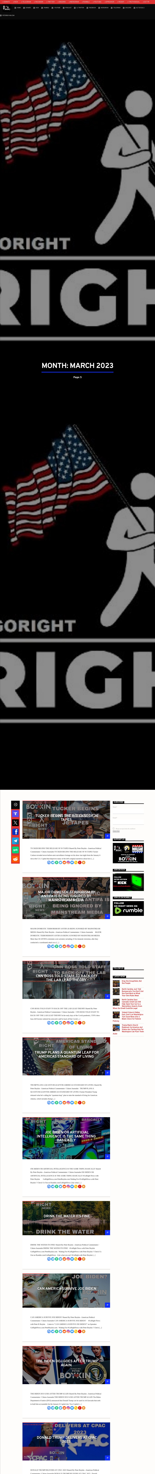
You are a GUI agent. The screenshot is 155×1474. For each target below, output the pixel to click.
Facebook (39, 2)
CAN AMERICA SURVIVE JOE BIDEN (36, 1279)
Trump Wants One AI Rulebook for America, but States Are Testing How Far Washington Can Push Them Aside (128, 1033)
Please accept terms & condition (125, 832)
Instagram (74, 2)
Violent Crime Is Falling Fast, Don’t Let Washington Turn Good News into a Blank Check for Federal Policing (128, 1020)
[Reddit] (64, 866)
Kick (16, 2)
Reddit (121, 2)
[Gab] (56, 866)
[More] (83, 866)
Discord (62, 2)
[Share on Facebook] (15, 835)
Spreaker (110, 2)
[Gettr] (79, 866)
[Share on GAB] (15, 853)
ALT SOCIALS (140, 8)
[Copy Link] (76, 866)
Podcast (68, 8)
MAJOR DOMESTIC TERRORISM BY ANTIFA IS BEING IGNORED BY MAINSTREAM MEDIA (55, 883)
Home (19, 8)
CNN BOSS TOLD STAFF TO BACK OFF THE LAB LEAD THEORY (45, 966)
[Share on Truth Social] (15, 817)
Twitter (51, 2)
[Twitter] (60, 866)
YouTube (97, 2)
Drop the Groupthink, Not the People (132, 986)
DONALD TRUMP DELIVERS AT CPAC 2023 (38, 1428)
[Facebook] (49, 866)
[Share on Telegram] (15, 844)
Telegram (26, 2)
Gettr (146, 2)
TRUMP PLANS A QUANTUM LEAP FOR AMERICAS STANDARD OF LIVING (49, 1043)
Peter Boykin (28, 838)
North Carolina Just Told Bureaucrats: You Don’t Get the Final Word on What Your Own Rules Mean (133, 996)
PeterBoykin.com (8, 15)
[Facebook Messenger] (72, 866)
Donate (7, 2)
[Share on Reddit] (15, 862)
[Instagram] (68, 866)
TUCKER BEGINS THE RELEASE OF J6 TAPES (39, 806)
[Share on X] (15, 826)
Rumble (86, 2)
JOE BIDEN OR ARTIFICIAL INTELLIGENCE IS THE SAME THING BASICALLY (50, 1123)
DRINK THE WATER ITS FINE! (33, 1207)
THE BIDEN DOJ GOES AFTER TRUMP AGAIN (39, 1352)
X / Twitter (80, 8)
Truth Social (134, 2)
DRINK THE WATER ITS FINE (67, 1220)
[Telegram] (52, 866)
